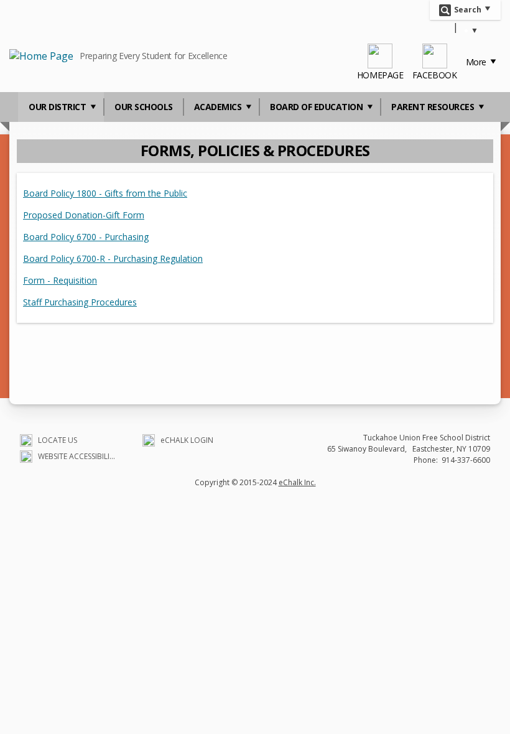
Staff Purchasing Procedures (80, 302)
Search (467, 9)
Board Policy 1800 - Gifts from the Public (105, 193)
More (477, 62)
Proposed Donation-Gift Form (83, 215)
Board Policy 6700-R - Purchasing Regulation (113, 258)
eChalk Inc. (297, 482)
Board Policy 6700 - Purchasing (86, 237)
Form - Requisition (60, 280)
